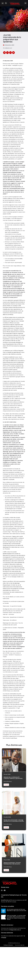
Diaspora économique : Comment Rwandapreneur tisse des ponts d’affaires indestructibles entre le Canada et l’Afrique (12, 863)
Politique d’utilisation (8, 945)
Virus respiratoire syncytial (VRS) (11, 386)
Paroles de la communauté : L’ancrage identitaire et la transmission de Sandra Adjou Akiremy (14, 820)
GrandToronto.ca (5, 900)
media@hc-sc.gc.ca (17, 65)
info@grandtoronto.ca (15, 929)
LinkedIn (18, 576)
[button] (6, 3)
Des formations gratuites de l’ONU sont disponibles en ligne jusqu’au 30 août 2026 (16, 910)
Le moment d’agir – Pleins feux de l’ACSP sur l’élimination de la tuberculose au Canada (14, 531)
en (2, 3)
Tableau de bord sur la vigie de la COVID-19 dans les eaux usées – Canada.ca (14, 678)
